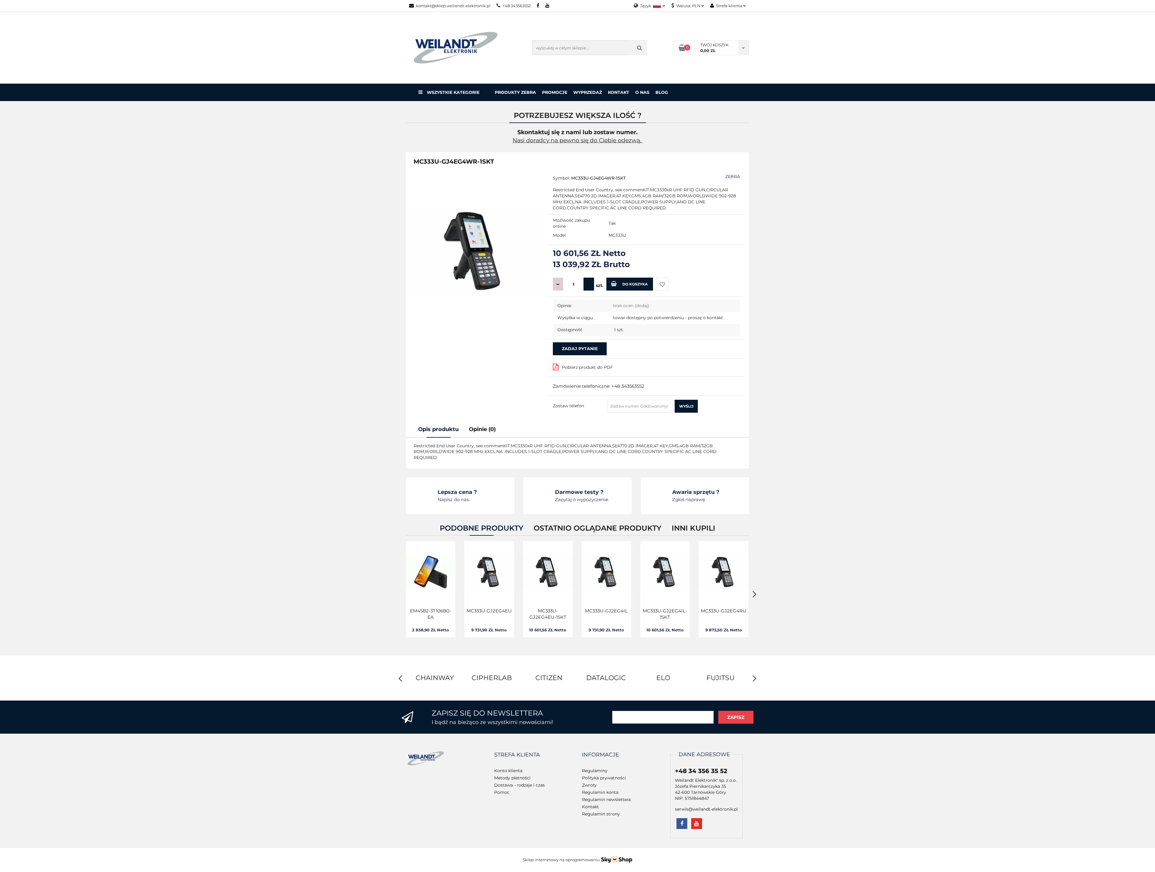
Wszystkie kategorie (452, 92)
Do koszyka (635, 284)
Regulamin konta (600, 792)
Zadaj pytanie (580, 348)
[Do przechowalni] (662, 284)
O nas (642, 92)
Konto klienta (508, 770)
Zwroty (589, 785)
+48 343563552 (517, 5)
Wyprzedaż (587, 92)
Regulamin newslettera (606, 799)
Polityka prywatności (604, 778)
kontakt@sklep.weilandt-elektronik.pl (453, 5)
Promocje (554, 92)
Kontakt (618, 92)
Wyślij (686, 406)
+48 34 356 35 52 (701, 771)
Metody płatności (512, 778)
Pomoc (502, 792)
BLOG (661, 92)
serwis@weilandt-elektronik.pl (706, 809)
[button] (517, 755)
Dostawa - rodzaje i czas (519, 785)
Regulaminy (595, 770)
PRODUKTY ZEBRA (515, 92)
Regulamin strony (601, 814)
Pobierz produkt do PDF (587, 367)
